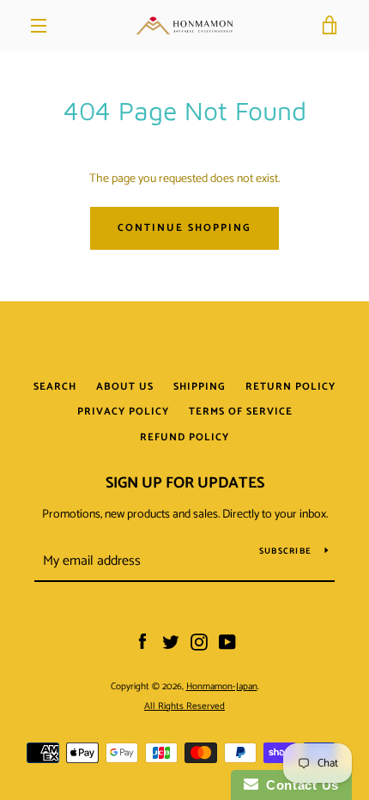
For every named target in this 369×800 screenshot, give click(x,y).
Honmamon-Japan (221, 686)
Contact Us (298, 785)
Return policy (290, 387)
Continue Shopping (184, 228)
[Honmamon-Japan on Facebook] (142, 642)
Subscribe (285, 551)
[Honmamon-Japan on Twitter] (170, 642)
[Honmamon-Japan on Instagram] (199, 642)
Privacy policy (123, 411)
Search (54, 387)
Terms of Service (241, 411)
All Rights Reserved (184, 706)
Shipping (199, 387)
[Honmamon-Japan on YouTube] (227, 642)
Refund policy (184, 437)
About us (125, 387)
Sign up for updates (185, 483)
